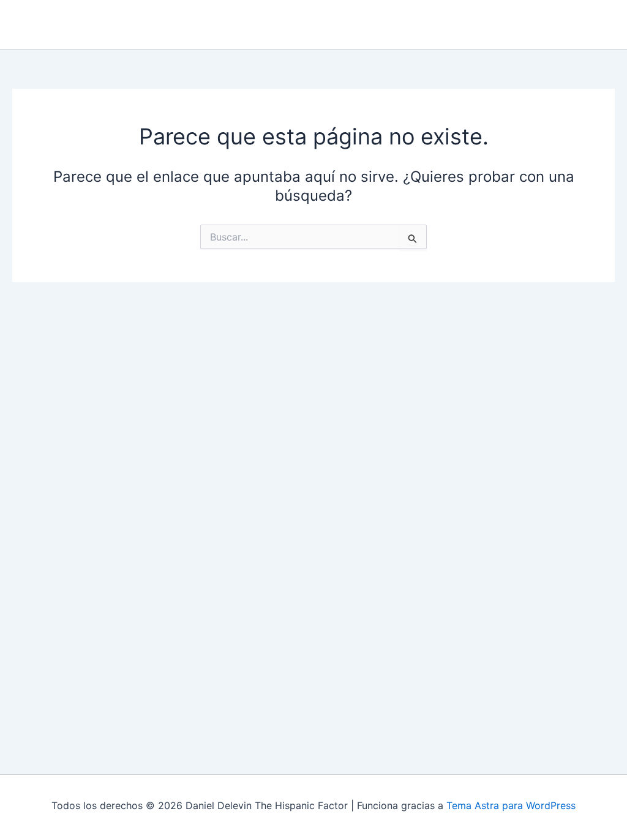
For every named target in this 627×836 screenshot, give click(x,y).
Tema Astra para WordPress (511, 805)
